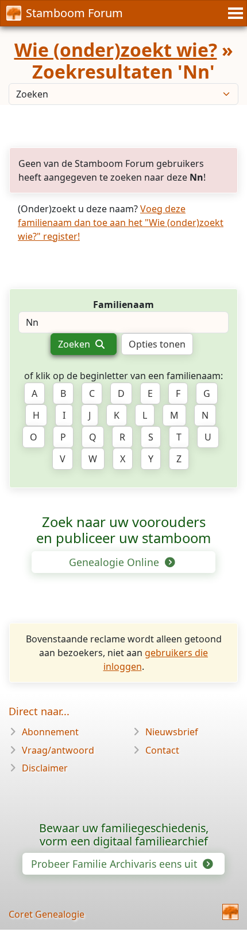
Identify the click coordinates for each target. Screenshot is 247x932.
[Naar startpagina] (230, 912)
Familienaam (123, 304)
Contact (162, 750)
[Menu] (233, 13)
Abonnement (50, 732)
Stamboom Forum (74, 13)
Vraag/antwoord (58, 750)
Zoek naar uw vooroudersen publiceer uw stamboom (123, 530)
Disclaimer (45, 768)
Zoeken (75, 344)
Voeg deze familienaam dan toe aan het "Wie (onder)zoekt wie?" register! (120, 222)
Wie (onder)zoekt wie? (115, 49)
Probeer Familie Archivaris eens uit (115, 864)
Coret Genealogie (46, 914)
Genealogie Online (115, 562)
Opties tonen (157, 344)
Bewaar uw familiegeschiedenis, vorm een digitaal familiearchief (124, 834)
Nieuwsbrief (171, 732)
